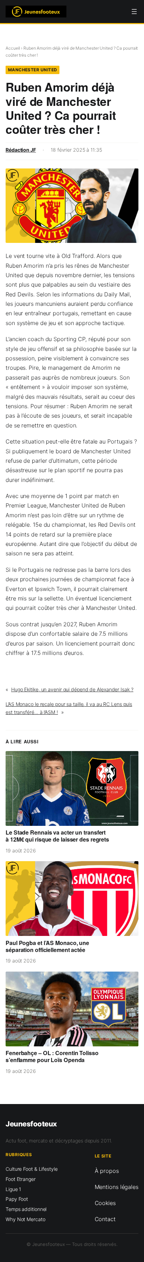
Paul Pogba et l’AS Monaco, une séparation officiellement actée (47, 946)
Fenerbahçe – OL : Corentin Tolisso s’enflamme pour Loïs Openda (52, 1056)
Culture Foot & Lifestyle (32, 1169)
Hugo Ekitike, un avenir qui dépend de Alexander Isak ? (72, 689)
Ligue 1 (13, 1189)
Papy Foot (17, 1199)
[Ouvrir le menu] (134, 11)
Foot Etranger (21, 1179)
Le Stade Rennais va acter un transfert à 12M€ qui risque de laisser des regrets (57, 836)
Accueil (13, 48)
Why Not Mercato (25, 1219)
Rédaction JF (21, 150)
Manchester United (32, 69)
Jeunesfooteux (31, 1123)
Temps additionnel (26, 1209)
